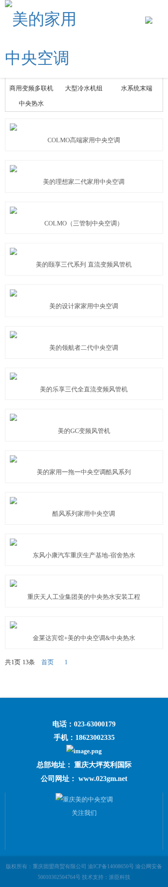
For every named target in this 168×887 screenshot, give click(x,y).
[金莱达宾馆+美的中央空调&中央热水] (84, 624)
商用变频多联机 (31, 88)
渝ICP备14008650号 (111, 866)
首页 (47, 662)
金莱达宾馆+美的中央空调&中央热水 (84, 638)
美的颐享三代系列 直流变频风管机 (84, 264)
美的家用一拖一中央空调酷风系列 (84, 472)
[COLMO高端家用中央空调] (84, 127)
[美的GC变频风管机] (84, 417)
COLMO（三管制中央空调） (83, 223)
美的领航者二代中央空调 (83, 347)
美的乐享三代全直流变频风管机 (84, 389)
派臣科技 (119, 877)
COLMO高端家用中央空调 (83, 140)
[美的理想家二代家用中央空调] (84, 168)
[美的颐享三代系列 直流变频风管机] (84, 251)
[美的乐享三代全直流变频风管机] (84, 376)
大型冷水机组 (84, 88)
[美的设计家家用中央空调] (84, 293)
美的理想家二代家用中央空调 (84, 181)
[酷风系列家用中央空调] (84, 500)
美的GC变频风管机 (84, 431)
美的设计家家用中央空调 (83, 306)
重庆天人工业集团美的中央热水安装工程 (83, 597)
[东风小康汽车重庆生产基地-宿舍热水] (84, 542)
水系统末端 (136, 88)
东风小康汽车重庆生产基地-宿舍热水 (84, 555)
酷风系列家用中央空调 (83, 513)
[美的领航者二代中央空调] (84, 334)
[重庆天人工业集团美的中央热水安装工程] (84, 583)
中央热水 (31, 103)
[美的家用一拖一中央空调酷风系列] (84, 459)
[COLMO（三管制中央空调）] (84, 210)
